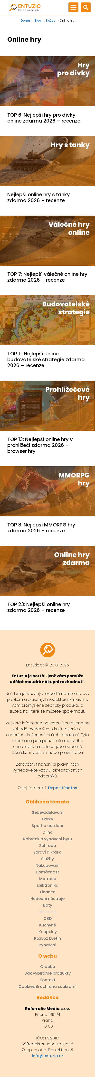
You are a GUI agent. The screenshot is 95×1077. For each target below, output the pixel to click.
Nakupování (47, 865)
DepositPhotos (62, 788)
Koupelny (47, 931)
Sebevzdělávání (47, 812)
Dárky (47, 819)
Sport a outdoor (48, 825)
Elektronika (47, 885)
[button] (73, 7)
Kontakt (48, 980)
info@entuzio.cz (47, 1056)
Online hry (47, 912)
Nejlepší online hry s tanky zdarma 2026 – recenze (38, 197)
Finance (47, 892)
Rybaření (47, 945)
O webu (47, 966)
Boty (47, 905)
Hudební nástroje (47, 898)
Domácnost (47, 872)
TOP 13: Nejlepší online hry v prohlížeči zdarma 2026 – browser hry (40, 445)
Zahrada (47, 845)
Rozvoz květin (47, 938)
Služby (47, 858)
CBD (47, 918)
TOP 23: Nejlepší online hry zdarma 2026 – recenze (38, 607)
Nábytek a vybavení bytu (47, 839)
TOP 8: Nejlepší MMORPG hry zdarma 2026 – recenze (41, 527)
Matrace (47, 878)
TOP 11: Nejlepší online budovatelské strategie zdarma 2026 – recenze (46, 359)
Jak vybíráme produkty (48, 973)
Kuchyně (47, 925)
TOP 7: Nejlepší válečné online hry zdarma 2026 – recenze (47, 277)
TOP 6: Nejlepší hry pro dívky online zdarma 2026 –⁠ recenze (43, 117)
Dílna (48, 832)
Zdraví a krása (47, 852)
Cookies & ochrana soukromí (47, 986)
